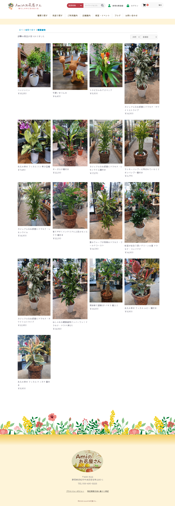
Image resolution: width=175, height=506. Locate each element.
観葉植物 (41, 29)
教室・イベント (102, 15)
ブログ (117, 15)
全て (21, 29)
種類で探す (42, 15)
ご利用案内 (72, 15)
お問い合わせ (131, 15)
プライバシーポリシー (75, 491)
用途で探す (57, 15)
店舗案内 (86, 15)
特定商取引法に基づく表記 (98, 491)
